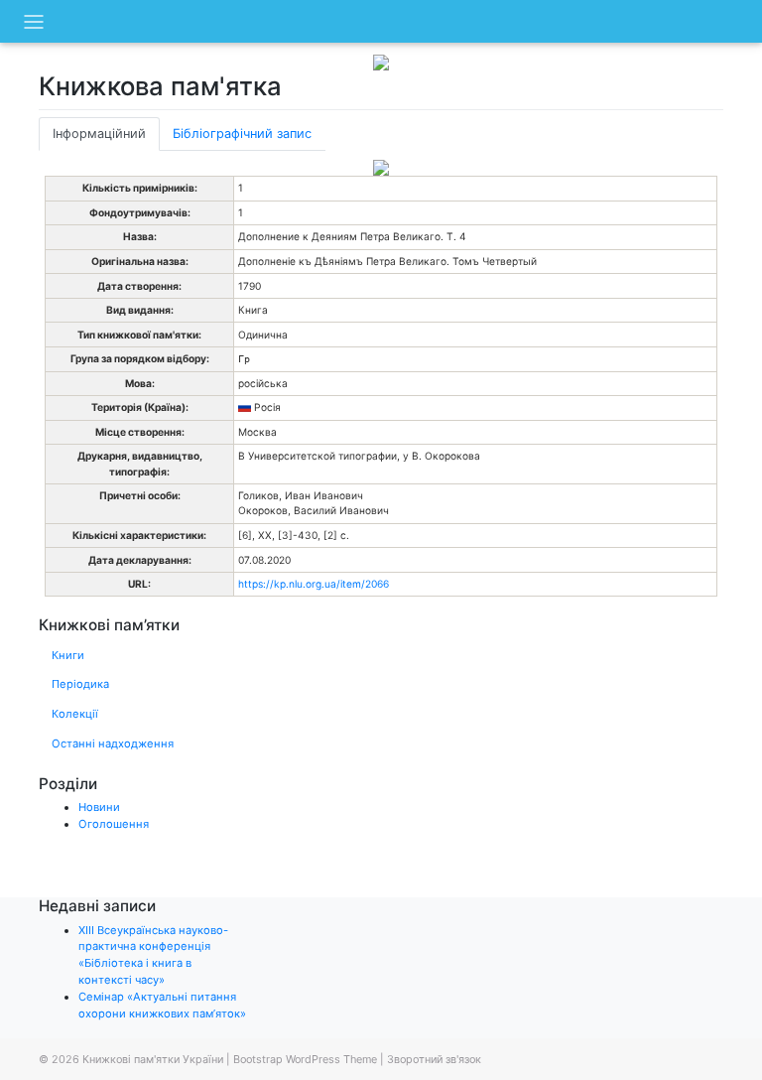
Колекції (75, 714)
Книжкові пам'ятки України (152, 1059)
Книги (68, 655)
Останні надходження (113, 743)
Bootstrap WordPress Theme (305, 1059)
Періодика (80, 684)
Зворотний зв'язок (434, 1059)
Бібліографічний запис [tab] (242, 133)
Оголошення (113, 824)
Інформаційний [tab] (99, 133)
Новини (99, 807)
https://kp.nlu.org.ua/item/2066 (313, 584)
